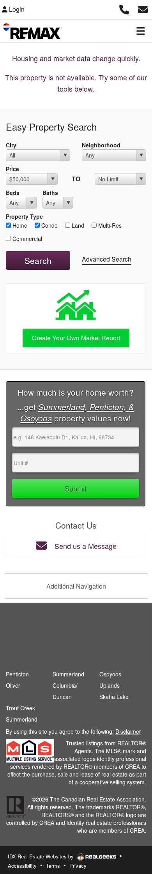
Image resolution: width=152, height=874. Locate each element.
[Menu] (140, 30)
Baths (50, 192)
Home (19, 225)
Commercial (26, 238)
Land (77, 225)
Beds (12, 192)
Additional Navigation (76, 586)
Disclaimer (128, 731)
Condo (49, 225)
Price (12, 169)
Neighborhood (101, 145)
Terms (53, 865)
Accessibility (22, 865)
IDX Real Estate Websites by (41, 856)
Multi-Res (109, 225)
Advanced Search (106, 259)
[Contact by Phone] (124, 8)
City (11, 145)
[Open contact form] (143, 8)
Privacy (78, 865)
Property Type (24, 216)
